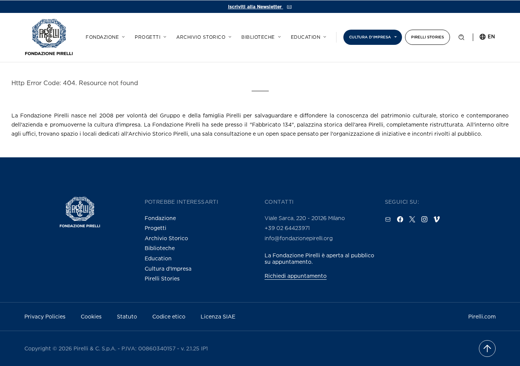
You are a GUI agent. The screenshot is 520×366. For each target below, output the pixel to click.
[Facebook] (400, 219)
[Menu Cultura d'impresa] (394, 36)
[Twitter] (412, 219)
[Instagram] (424, 219)
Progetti (147, 37)
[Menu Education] (323, 36)
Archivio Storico (166, 238)
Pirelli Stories (427, 37)
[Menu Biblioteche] (278, 36)
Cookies (91, 316)
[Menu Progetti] (164, 36)
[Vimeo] (437, 219)
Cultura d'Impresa (168, 268)
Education (306, 37)
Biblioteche (258, 37)
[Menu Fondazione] (122, 36)
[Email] (388, 219)
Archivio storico (200, 37)
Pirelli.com (482, 316)
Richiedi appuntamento (296, 276)
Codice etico (168, 316)
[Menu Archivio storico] (229, 36)
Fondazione (102, 37)
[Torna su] (487, 348)
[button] (461, 38)
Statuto (127, 316)
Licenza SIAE (218, 316)
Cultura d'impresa (370, 37)
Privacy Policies (44, 316)
